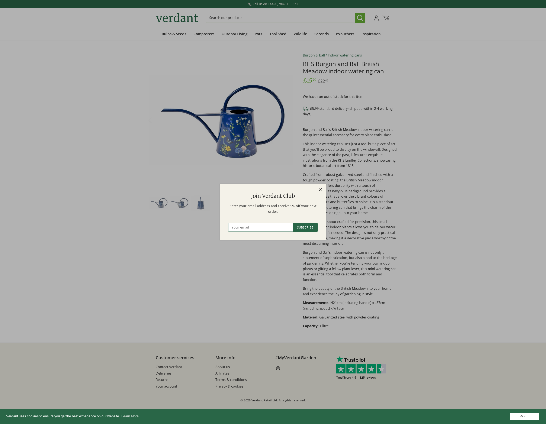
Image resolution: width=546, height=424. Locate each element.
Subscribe (305, 227)
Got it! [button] (525, 416)
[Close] (320, 189)
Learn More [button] (130, 416)
